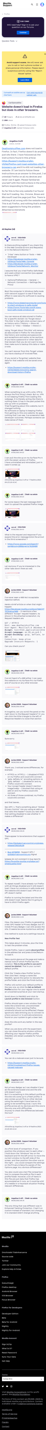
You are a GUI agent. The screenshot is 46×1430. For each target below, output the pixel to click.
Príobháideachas (9, 1418)
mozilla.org (7, 1410)
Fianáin (5, 1422)
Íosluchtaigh (8, 1283)
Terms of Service (9, 1414)
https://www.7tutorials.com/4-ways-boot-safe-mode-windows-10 (24, 308)
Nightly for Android (11, 1330)
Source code (7, 1256)
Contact (5, 1426)
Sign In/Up (7, 1344)
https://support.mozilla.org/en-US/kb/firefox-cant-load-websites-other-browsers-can (23, 164)
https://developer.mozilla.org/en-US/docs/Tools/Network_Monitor (23, 265)
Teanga (5, 1375)
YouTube (7, 1386)
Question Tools (8, 41)
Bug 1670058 (14, 852)
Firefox (7, 14)
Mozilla (8, 1237)
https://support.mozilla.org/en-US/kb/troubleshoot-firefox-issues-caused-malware (24, 1065)
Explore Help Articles (11, 1269)
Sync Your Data (9, 1357)
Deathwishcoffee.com (13, 148)
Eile (14, 125)
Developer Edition (10, 1314)
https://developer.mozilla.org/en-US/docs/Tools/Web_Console (23, 260)
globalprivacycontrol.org (19, 854)
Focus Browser (8, 1300)
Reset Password (9, 1353)
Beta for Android (9, 1322)
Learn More (25, 80)
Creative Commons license (30, 1404)
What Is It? (7, 1348)
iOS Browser (7, 1295)
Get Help (6, 1361)
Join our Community (11, 1265)
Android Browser (9, 1291)
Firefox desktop (9, 1287)
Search (32, 4)
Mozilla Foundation (21, 1394)
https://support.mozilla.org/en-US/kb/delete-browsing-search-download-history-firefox (22, 369)
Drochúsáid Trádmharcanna (14, 1252)
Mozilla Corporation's (16, 1392)
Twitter (5, 1261)
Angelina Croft (16, 141)
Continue (23, 33)
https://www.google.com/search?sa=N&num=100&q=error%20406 (23, 545)
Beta (4, 1318)
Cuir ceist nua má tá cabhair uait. (34, 94)
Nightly (5, 1326)
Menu (37, 4)
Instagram (11, 1386)
